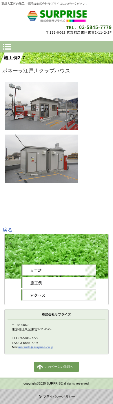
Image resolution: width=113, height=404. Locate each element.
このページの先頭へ (59, 366)
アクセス (58, 294)
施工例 (58, 282)
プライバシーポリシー (59, 396)
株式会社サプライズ (56, 16)
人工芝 (58, 270)
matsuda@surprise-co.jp (35, 347)
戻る (7, 230)
